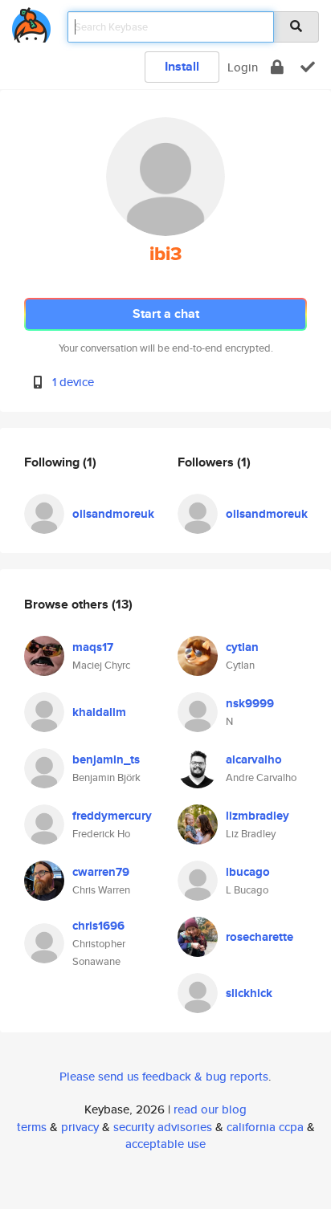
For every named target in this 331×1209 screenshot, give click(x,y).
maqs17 (92, 647)
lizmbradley (257, 815)
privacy (80, 1126)
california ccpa (265, 1126)
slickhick (249, 993)
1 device (73, 381)
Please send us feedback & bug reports (163, 1076)
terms (32, 1126)
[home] (31, 22)
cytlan (242, 647)
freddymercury (112, 815)
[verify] (307, 67)
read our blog (210, 1109)
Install (182, 66)
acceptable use (165, 1143)
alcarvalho (254, 759)
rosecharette (259, 937)
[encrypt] (277, 67)
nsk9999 (250, 703)
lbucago (248, 872)
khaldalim (99, 712)
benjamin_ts (106, 759)
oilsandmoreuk (113, 514)
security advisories (162, 1126)
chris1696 (98, 925)
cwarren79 (100, 872)
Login (242, 67)
